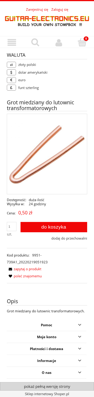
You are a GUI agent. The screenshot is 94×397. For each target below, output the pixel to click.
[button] (12, 42)
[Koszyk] (82, 42)
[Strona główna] (47, 20)
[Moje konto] (58, 42)
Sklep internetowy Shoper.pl (47, 394)
